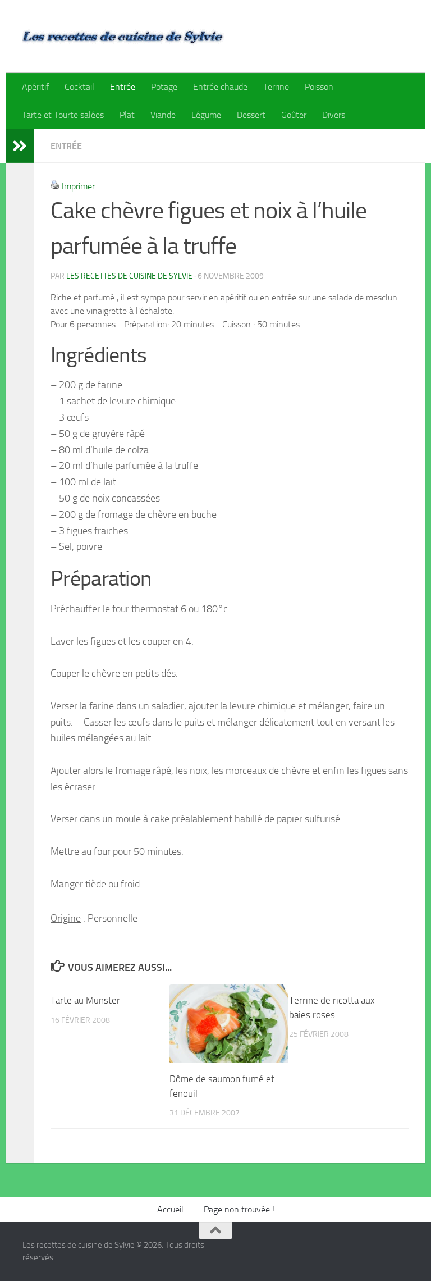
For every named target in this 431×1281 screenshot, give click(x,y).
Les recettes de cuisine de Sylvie (129, 276)
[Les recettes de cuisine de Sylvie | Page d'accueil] (123, 36)
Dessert (251, 115)
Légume (206, 115)
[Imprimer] (55, 186)
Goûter (293, 115)
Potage (164, 86)
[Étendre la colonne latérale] (20, 146)
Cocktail (79, 86)
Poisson (319, 86)
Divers (333, 115)
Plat (127, 115)
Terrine (276, 86)
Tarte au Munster (85, 1000)
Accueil (170, 1209)
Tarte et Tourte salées (63, 115)
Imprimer (78, 186)
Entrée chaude (220, 86)
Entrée (122, 86)
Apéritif (35, 86)
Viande (163, 115)
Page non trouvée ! (239, 1209)
